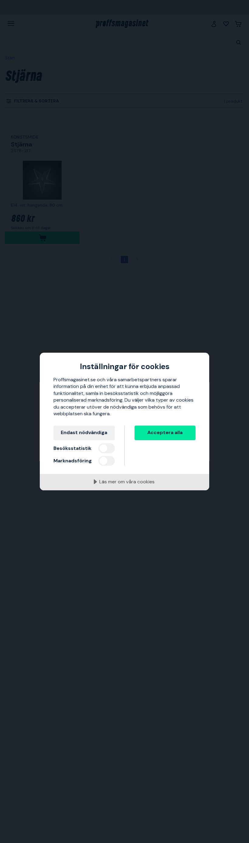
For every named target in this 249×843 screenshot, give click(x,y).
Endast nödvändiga (84, 432)
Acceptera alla (164, 432)
